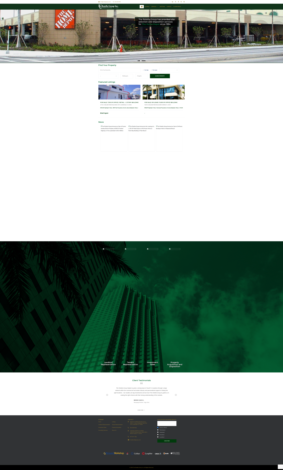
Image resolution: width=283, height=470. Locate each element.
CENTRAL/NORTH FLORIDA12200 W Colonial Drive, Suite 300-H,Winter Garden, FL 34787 (138, 432)
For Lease (155, 70)
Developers (162, 430)
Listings (147, 6)
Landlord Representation (108, 363)
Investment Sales (152, 363)
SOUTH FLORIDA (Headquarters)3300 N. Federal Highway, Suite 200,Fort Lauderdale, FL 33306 (138, 423)
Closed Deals (177, 6)
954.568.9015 (117, 1)
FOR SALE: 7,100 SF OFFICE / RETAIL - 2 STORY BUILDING (119, 102)
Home (99, 421)
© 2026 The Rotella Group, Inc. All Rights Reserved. (141, 467)
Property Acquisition (116, 427)
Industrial (162, 432)
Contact (169, 6)
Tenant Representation (130, 363)
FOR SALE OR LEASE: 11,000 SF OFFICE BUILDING (160, 102)
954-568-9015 (133, 427)
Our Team (162, 6)
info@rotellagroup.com (105, 1)
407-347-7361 (133, 436)
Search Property (160, 76)
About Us (114, 430)
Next (176, 395)
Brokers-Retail (163, 427)
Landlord (162, 437)
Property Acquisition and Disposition (174, 364)
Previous (107, 395)
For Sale (146, 70)
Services (154, 6)
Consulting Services (103, 430)
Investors (162, 434)
